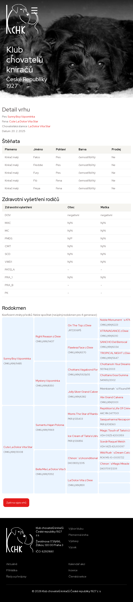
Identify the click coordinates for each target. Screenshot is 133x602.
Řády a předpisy (16, 576)
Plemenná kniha (78, 535)
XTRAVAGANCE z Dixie (114, 331)
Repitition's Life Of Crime (115, 408)
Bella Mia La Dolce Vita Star (52, 469)
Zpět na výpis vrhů (16, 502)
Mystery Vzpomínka (48, 380)
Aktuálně (11, 564)
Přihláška (11, 570)
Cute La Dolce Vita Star (23, 121)
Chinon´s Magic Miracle (114, 463)
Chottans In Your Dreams (115, 364)
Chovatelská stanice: (15, 126)
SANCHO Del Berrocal (113, 342)
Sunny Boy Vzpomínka (21, 116)
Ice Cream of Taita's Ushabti (85, 436)
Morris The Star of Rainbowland (87, 414)
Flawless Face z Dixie (80, 347)
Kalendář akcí (77, 564)
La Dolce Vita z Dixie (80, 480)
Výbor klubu (76, 528)
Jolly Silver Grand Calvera (84, 392)
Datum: (6, 131)
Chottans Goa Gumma (114, 375)
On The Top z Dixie (79, 325)
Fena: (5, 121)
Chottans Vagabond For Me (85, 369)
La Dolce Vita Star (39, 126)
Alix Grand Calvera (111, 397)
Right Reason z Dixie (48, 336)
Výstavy (73, 541)
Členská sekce (77, 576)
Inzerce (73, 570)
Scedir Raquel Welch (112, 441)
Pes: (4, 116)
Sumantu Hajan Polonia (50, 425)
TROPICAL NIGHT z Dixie (115, 353)
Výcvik (73, 547)
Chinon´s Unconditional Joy (85, 458)
